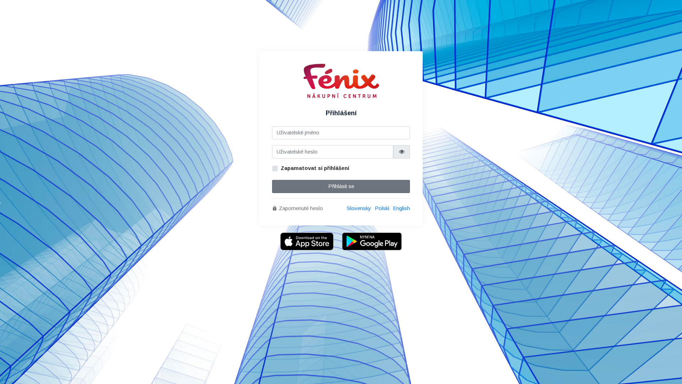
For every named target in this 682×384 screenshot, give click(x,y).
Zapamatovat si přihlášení (315, 168)
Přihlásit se (341, 186)
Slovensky (359, 208)
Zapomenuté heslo (300, 208)
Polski (382, 208)
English (401, 208)
